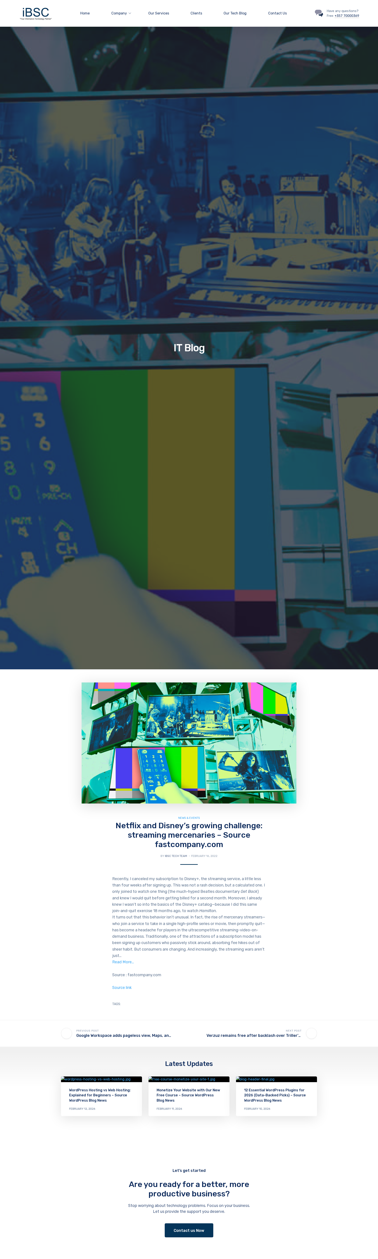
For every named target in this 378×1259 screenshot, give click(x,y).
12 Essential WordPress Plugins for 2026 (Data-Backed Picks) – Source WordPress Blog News (275, 1095)
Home (85, 13)
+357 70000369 (347, 16)
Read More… (123, 962)
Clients (196, 13)
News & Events (189, 817)
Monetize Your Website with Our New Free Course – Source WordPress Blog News (188, 1095)
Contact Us (277, 13)
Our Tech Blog (235, 13)
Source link (122, 987)
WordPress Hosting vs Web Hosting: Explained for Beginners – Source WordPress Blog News (100, 1095)
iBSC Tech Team (176, 856)
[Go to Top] (369, 1249)
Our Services (158, 13)
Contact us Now (189, 1230)
